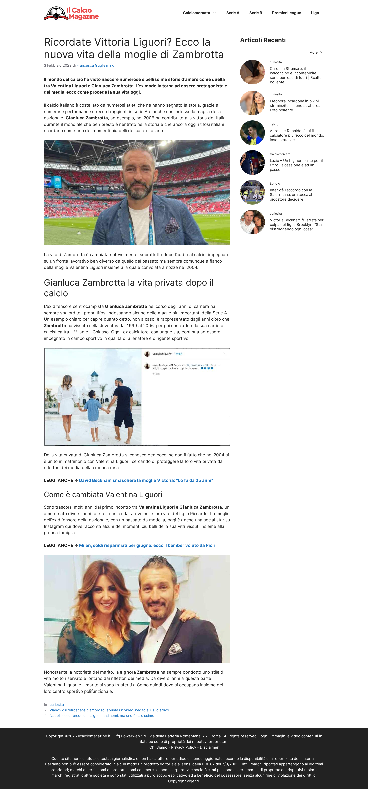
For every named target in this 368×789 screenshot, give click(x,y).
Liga (315, 12)
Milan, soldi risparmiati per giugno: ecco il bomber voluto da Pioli (147, 545)
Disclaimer (209, 747)
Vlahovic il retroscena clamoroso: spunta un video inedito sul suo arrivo (109, 710)
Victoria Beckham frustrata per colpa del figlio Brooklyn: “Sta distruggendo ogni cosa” (297, 224)
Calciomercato (196, 12)
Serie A (232, 12)
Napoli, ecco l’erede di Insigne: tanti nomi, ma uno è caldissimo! (102, 715)
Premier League (286, 12)
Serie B (255, 12)
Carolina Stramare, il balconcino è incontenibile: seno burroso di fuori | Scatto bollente (296, 75)
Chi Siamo (158, 747)
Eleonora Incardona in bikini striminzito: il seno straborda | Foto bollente (296, 105)
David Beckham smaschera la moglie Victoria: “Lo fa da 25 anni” (146, 480)
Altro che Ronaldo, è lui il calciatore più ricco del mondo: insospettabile (297, 135)
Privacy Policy (183, 747)
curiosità (57, 704)
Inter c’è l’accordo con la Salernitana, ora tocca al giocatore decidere (291, 195)
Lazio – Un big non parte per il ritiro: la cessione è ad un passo (296, 165)
